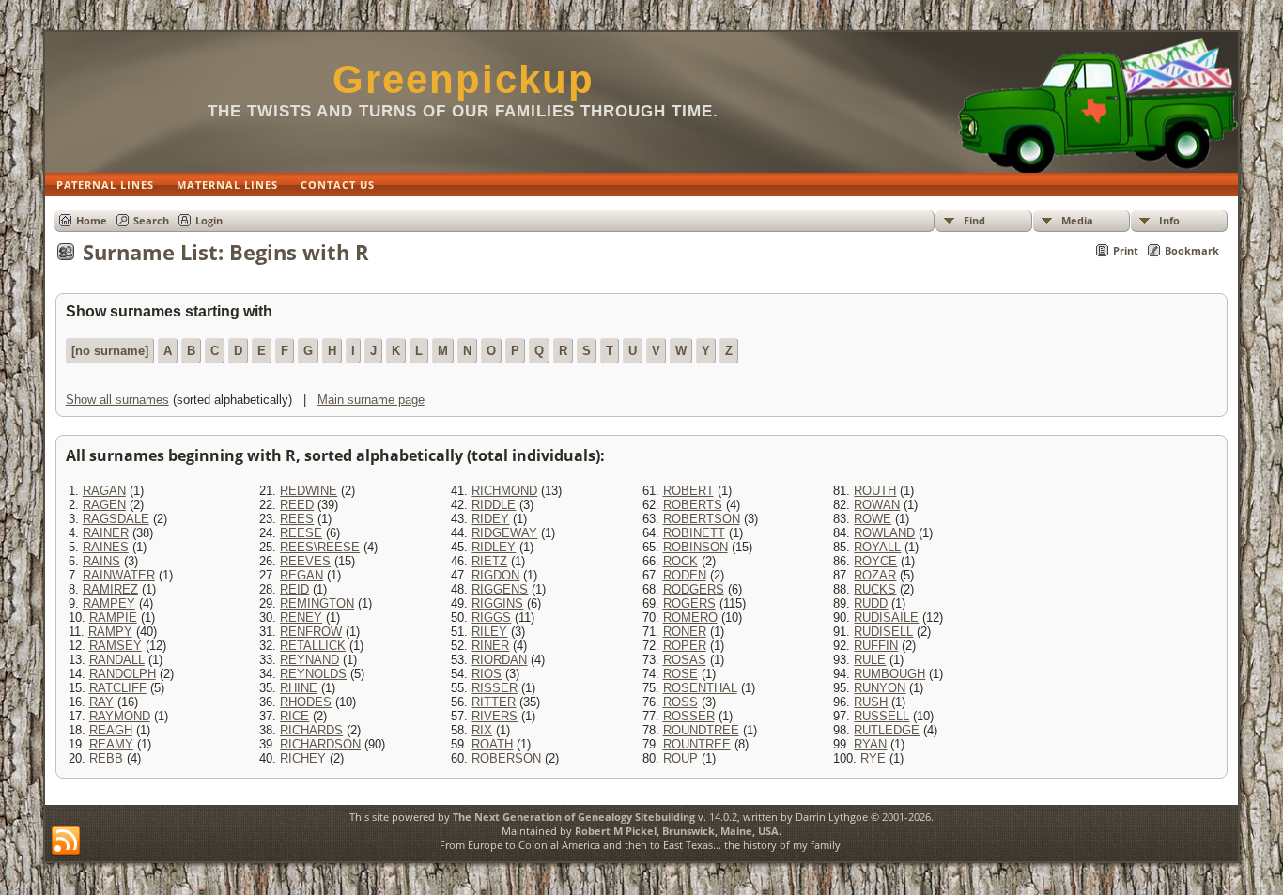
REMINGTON (317, 603)
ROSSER (689, 716)
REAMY (111, 744)
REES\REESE (320, 547)
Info (1169, 220)
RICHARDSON (320, 744)
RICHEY (303, 758)
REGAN (301, 575)
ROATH (492, 744)
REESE (301, 533)
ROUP (680, 758)
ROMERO (690, 617)
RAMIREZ (110, 589)
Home (91, 220)
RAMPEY (109, 603)
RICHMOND (504, 491)
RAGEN (104, 505)
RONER (684, 632)
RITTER (493, 702)
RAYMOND (119, 716)
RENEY (301, 617)
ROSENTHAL (700, 688)
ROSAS (684, 660)
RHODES (306, 702)
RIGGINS (497, 603)
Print (1125, 250)
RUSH (871, 702)
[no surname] (109, 351)
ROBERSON (506, 758)
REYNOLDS (313, 674)
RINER (490, 646)
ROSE (680, 674)
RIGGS (491, 617)
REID (294, 589)
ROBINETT (694, 533)
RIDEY (490, 519)
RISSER (494, 688)
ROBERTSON (701, 519)
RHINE (298, 688)
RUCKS (875, 589)
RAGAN (104, 491)
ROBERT (688, 491)
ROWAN (877, 505)
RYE (873, 758)
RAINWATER (119, 575)
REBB (106, 758)
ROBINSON (695, 547)
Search (151, 220)
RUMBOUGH (889, 674)
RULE (870, 660)
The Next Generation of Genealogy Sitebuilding (574, 817)
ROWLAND (884, 533)
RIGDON (495, 575)
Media (1077, 220)
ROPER (684, 646)
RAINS (101, 561)
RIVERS (494, 716)
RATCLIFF (118, 688)
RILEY (489, 632)
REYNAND (309, 660)
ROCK (680, 561)
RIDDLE (493, 505)
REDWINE (308, 491)
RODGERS (693, 589)
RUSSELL (881, 716)
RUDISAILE (886, 617)
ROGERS (689, 603)
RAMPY (110, 632)
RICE (294, 716)
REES (297, 519)
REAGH (110, 730)
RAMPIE (113, 617)
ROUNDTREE (701, 730)
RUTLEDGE (887, 730)
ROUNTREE (697, 744)
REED (297, 505)
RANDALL (117, 660)
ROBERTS (692, 505)
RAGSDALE (116, 519)
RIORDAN (499, 660)
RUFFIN (876, 646)
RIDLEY (493, 547)
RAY (101, 702)
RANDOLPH (122, 674)
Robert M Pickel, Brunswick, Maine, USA (677, 831)
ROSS (680, 702)
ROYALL (877, 547)
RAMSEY (115, 646)
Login (209, 220)
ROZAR (875, 575)
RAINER (106, 533)
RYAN (870, 744)
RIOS (486, 674)
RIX (481, 730)
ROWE (872, 519)
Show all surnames (117, 400)
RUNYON (879, 688)
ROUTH (875, 491)
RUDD (871, 603)
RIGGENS (499, 589)
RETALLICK (313, 646)
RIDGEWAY (504, 533)
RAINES (106, 547)
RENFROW (311, 632)
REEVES (305, 561)
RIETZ (489, 561)
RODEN (684, 575)
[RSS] (66, 841)
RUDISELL (883, 632)
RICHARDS (311, 730)
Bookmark (1192, 250)
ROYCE (875, 561)
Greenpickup (463, 79)
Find (974, 220)
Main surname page (371, 400)
